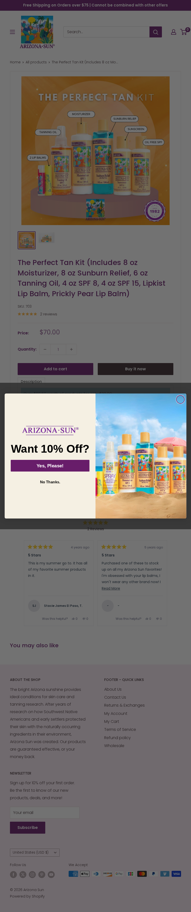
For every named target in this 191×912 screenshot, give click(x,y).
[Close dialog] (180, 399)
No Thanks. (50, 482)
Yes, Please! (50, 465)
